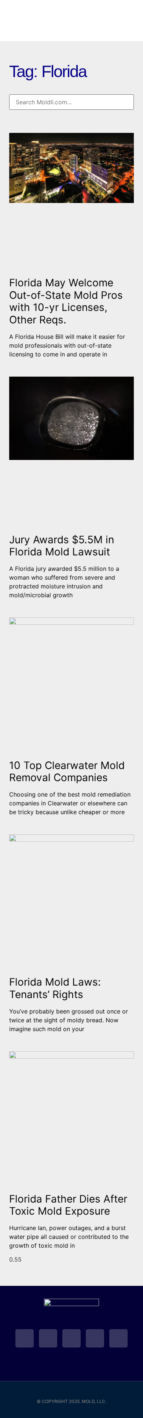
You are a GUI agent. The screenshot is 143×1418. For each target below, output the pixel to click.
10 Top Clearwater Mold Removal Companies (67, 771)
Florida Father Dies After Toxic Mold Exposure (68, 1205)
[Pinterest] (95, 1338)
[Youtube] (71, 1338)
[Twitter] (24, 1338)
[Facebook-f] (48, 1338)
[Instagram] (118, 1338)
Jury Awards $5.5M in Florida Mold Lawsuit (61, 545)
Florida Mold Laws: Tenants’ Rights (55, 988)
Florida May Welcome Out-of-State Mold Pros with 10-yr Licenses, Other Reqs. (66, 301)
